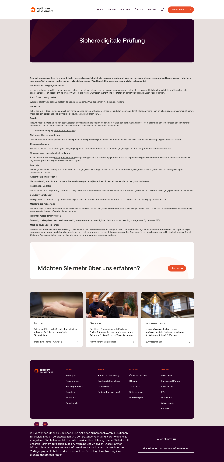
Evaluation (71, 398)
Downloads (166, 398)
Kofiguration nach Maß (109, 392)
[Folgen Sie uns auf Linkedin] (36, 424)
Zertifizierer (135, 387)
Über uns (139, 10)
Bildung (133, 381)
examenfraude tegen (64, 131)
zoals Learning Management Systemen (135, 220)
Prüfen (100, 10)
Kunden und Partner (170, 381)
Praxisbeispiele (136, 398)
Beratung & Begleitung (109, 381)
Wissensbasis (167, 403)
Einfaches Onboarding (108, 376)
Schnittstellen (72, 403)
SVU (163, 392)
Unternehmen (135, 392)
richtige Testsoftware (64, 158)
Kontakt (152, 10)
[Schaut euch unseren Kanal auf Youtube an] (45, 424)
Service (112, 10)
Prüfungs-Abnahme (75, 387)
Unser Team (167, 376)
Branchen (125, 10)
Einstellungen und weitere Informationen (166, 448)
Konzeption (71, 376)
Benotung (70, 392)
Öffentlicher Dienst (138, 376)
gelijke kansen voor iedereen (150, 93)
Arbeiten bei (167, 387)
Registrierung (72, 381)
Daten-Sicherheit (106, 387)
